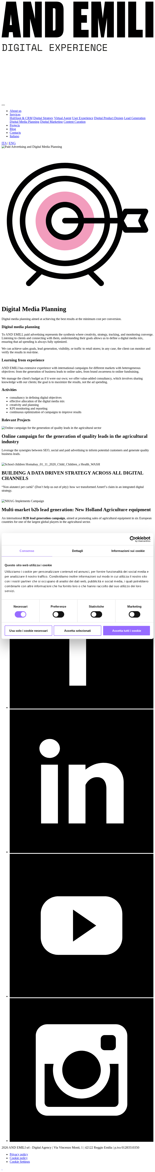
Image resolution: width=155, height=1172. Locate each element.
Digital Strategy (43, 118)
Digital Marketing (51, 121)
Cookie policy (19, 1158)
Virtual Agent (62, 118)
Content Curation (75, 121)
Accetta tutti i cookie (126, 630)
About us (15, 111)
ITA (4, 143)
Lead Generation (135, 118)
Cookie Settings (20, 1161)
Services (15, 114)
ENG (12, 143)
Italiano (14, 136)
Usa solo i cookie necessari (28, 630)
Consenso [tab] (27, 551)
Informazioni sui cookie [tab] (128, 551)
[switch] (58, 614)
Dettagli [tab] (77, 551)
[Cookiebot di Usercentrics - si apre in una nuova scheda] (132, 539)
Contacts (15, 132)
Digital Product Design (108, 118)
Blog (13, 129)
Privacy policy (19, 1154)
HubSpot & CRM (21, 118)
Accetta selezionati (77, 630)
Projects (15, 125)
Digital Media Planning (24, 121)
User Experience (82, 118)
